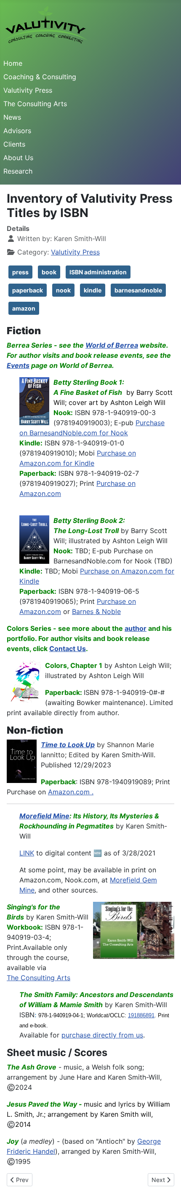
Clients (14, 144)
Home (12, 63)
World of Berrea (111, 345)
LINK (26, 853)
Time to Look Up (68, 744)
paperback (27, 290)
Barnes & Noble (96, 611)
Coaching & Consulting (39, 76)
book (49, 272)
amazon (23, 308)
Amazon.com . (70, 792)
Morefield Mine (44, 816)
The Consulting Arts (35, 103)
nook (63, 290)
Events (18, 365)
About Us (18, 157)
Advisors (17, 130)
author (135, 628)
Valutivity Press (27, 90)
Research (17, 171)
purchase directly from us (102, 1035)
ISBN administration (98, 272)
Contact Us (67, 648)
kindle (92, 290)
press (20, 272)
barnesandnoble (138, 290)
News (12, 117)
